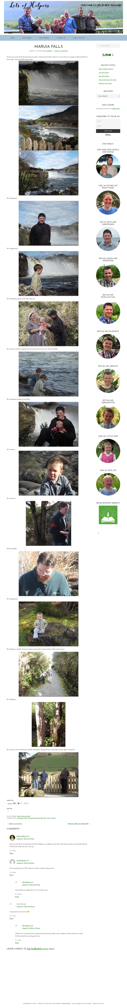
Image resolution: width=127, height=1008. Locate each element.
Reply (11, 853)
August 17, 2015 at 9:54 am (25, 839)
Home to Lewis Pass (15, 824)
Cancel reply (47, 949)
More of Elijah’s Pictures (106, 69)
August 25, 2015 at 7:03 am (31, 928)
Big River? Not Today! (105, 83)
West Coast (51, 818)
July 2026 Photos (104, 73)
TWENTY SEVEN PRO (45, 1003)
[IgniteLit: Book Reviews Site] (108, 524)
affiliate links (116, 109)
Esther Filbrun (21, 836)
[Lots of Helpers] (63, 2)
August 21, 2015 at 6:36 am (25, 863)
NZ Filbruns (26, 882)
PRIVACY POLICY (98, 1003)
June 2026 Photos (104, 76)
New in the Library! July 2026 (107, 80)
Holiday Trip (22, 818)
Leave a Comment (61, 51)
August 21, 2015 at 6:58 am (31, 885)
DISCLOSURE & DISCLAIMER (81, 1003)
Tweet (10, 803)
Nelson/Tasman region (37, 818)
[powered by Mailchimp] (108, 136)
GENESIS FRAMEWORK (63, 1003)
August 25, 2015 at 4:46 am (25, 906)
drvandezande (21, 860)
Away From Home (23, 816)
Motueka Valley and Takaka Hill (78, 824)
